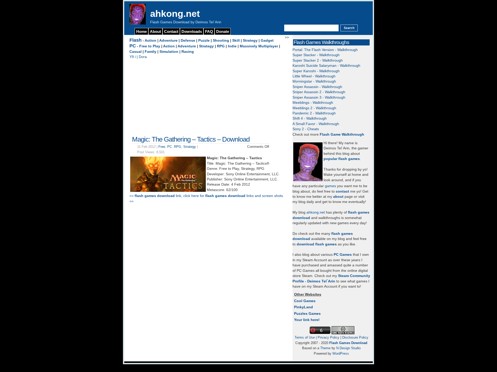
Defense (188, 40)
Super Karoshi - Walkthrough (316, 71)
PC (132, 45)
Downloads (191, 31)
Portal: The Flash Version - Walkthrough (325, 50)
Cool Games (305, 301)
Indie (232, 46)
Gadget (267, 40)
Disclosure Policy (355, 337)
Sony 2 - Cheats (306, 129)
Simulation (168, 52)
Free (161, 147)
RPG (221, 46)
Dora (143, 57)
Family (150, 52)
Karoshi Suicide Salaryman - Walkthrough (326, 66)
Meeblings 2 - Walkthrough (314, 108)
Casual (135, 52)
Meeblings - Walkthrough (313, 103)
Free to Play (149, 46)
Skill (236, 40)
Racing (187, 52)
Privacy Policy (328, 337)
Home (141, 31)
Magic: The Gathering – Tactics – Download (191, 139)
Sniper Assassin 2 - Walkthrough (319, 92)
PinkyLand (303, 307)
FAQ (209, 31)
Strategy (250, 40)
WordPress (340, 353)
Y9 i (132, 57)
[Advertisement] (207, 96)
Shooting (221, 40)
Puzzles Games (307, 314)
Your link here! (307, 320)
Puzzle (204, 40)
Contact (171, 31)
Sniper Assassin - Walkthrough (317, 87)
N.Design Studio (348, 348)
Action (150, 40)
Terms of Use (305, 337)
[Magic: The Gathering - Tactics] (168, 191)
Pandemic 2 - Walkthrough (314, 113)
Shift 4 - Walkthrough (310, 118)
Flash (135, 40)
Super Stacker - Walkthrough (316, 55)
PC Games (343, 255)
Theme (325, 348)
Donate (222, 31)
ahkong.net (175, 13)
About (155, 31)
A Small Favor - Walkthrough (316, 124)
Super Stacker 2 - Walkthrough (318, 60)
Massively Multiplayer (259, 46)
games (330, 186)
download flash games (317, 244)
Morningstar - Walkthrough (314, 81)
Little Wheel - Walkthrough (314, 76)
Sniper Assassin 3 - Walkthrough (319, 97)
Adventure (168, 40)
